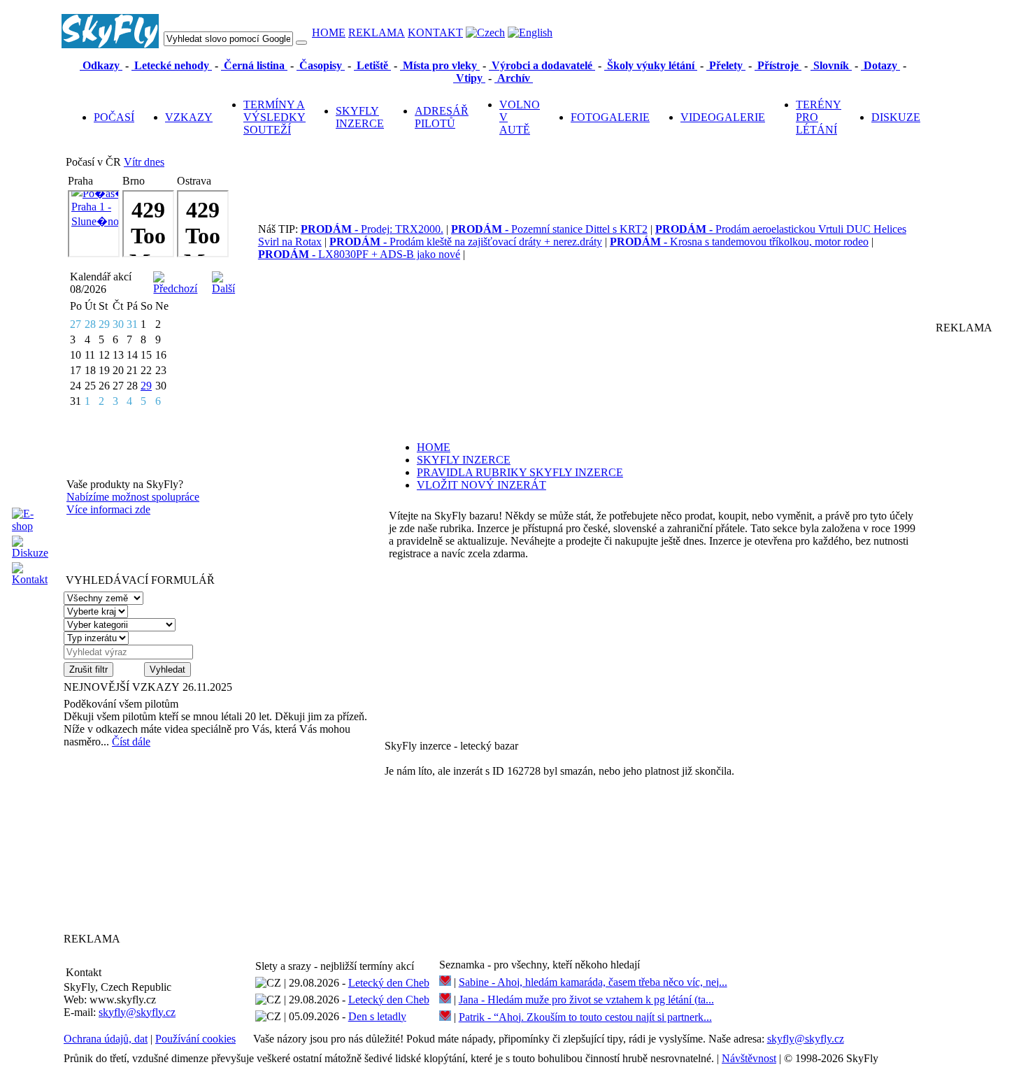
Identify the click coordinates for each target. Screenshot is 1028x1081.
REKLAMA (376, 32)
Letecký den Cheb (388, 983)
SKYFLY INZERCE (360, 117)
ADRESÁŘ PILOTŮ (442, 117)
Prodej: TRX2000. (372, 229)
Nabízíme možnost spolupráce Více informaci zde (132, 503)
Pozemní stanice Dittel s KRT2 (549, 229)
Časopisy (321, 65)
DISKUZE (895, 117)
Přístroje (778, 65)
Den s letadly (377, 1016)
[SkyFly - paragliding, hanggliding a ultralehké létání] (110, 44)
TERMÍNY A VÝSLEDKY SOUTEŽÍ (274, 117)
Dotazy (880, 65)
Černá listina (254, 65)
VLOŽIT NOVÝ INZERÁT (481, 485)
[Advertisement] (151, 839)
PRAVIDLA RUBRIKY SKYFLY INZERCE (520, 472)
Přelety (725, 65)
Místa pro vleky (440, 65)
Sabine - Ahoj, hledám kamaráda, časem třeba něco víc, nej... (593, 982)
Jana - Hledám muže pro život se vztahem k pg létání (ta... (586, 999)
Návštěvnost (749, 1058)
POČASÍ (114, 117)
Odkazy (101, 65)
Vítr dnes (144, 162)
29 (146, 386)
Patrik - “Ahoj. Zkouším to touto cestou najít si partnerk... (585, 1017)
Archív (513, 78)
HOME (328, 32)
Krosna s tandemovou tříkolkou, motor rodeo (739, 242)
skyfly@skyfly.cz (137, 1012)
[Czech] (485, 32)
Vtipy (469, 78)
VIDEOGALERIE (722, 117)
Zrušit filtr (88, 669)
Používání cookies (195, 1039)
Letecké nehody (171, 65)
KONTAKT (435, 32)
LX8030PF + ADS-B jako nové (359, 254)
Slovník (831, 65)
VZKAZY (189, 117)
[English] (530, 32)
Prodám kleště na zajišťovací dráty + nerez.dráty (465, 242)
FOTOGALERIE (610, 117)
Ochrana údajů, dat (106, 1039)
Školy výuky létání (650, 65)
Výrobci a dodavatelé (542, 65)
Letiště (372, 65)
